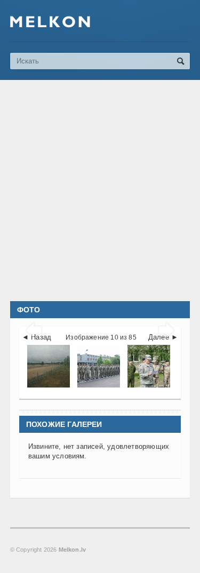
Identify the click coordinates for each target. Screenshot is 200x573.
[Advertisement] (100, 190)
